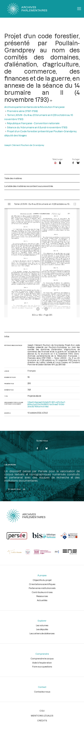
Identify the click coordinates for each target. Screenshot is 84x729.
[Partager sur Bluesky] (78, 163)
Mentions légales (42, 715)
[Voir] (51, 99)
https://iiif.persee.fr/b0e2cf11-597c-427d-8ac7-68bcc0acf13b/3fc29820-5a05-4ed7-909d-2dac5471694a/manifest (47, 404)
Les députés (42, 629)
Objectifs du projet (42, 580)
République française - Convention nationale (33, 123)
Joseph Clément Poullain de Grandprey (24, 145)
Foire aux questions (42, 666)
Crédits (42, 720)
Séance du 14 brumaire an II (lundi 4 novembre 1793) (37, 127)
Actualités (42, 600)
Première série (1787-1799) (22, 110)
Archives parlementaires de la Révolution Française (34, 106)
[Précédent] (38, 309)
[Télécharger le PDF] (55, 163)
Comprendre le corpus (42, 658)
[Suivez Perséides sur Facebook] (37, 448)
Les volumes (42, 625)
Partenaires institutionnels (42, 588)
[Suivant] (46, 309)
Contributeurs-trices (42, 592)
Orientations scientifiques (42, 584)
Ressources (42, 596)
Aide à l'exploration (42, 662)
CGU (42, 710)
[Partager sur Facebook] (73, 163)
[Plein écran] (75, 204)
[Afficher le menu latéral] (9, 204)
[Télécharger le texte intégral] (60, 163)
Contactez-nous (42, 691)
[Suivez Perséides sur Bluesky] (46, 448)
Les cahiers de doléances (42, 633)
